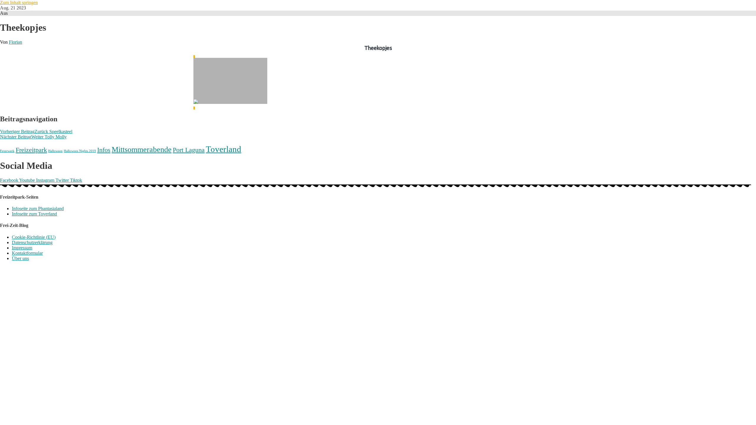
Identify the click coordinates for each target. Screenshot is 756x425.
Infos (103, 149)
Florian (15, 42)
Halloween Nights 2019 (80, 151)
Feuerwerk (7, 151)
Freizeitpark (31, 149)
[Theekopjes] (230, 82)
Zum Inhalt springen (19, 2)
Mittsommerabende (142, 149)
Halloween (55, 151)
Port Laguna (189, 149)
